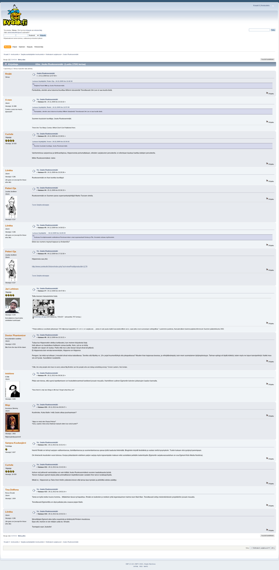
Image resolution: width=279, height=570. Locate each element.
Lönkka (9, 170)
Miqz (7, 405)
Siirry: (247, 548)
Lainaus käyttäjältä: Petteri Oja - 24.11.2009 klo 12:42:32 (52, 81)
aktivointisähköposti (15, 32)
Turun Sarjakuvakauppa (40, 205)
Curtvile (9, 134)
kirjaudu (28, 30)
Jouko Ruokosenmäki (46, 73)
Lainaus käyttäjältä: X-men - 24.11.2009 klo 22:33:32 (50, 141)
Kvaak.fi (256, 6)
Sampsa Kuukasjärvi (15, 443)
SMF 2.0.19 (130, 564)
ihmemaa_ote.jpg (40, 317)
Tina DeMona (12, 489)
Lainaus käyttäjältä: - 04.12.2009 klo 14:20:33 (49, 233)
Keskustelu (265, 6)
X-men (8, 100)
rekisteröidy (38, 30)
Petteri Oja (10, 188)
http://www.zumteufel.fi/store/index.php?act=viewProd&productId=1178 (59, 267)
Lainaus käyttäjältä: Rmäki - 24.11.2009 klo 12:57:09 (50, 107)
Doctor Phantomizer (15, 335)
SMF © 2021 (139, 564)
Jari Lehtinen (11, 289)
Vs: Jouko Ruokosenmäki (47, 99)
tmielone (9, 373)
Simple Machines (149, 564)
